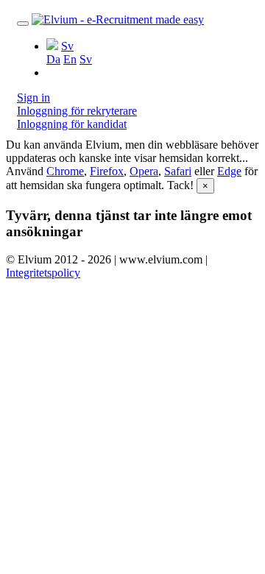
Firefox (107, 171)
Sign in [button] (33, 97)
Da (53, 59)
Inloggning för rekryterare (77, 110)
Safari (177, 171)
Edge (229, 171)
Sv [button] (67, 46)
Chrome (65, 171)
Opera (144, 171)
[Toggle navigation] (23, 23)
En (70, 59)
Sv (86, 59)
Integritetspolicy (43, 272)
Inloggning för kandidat (72, 124)
